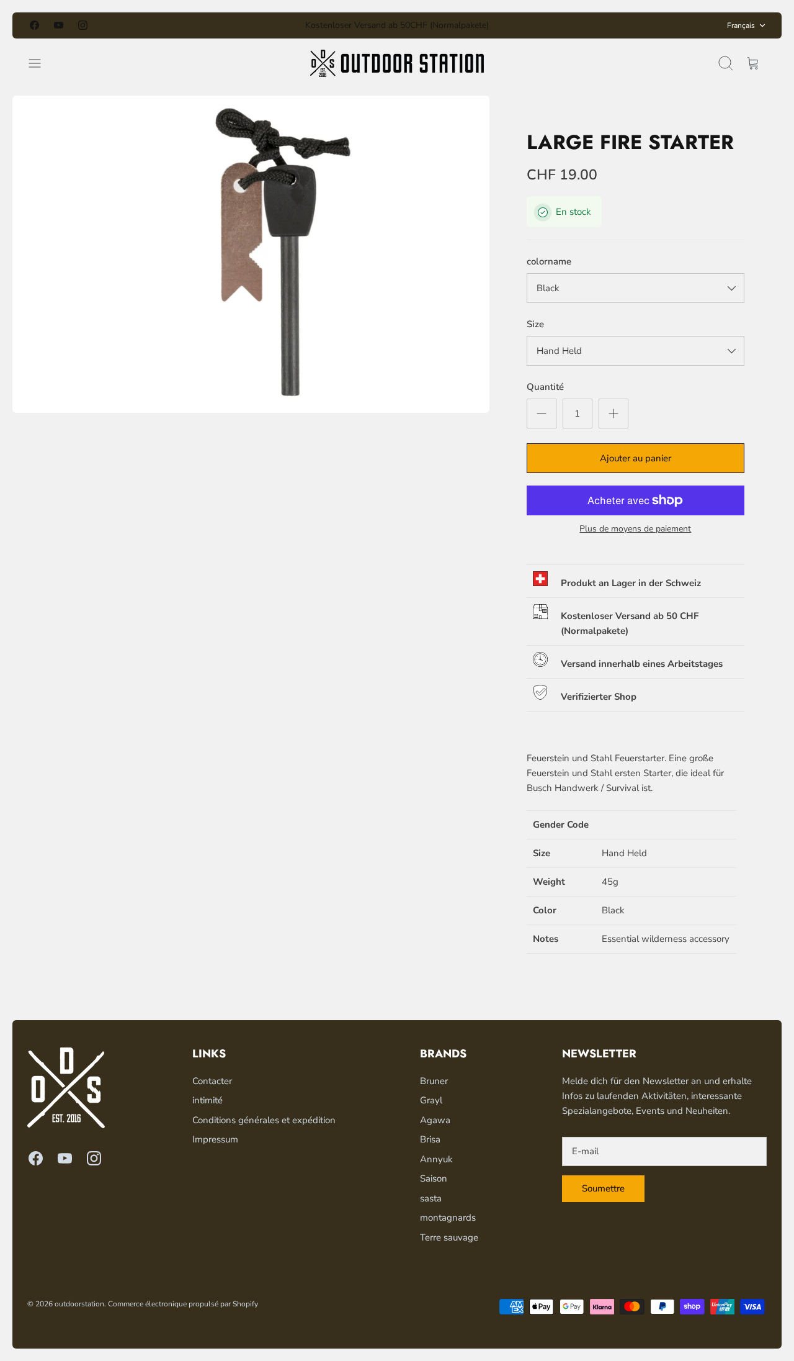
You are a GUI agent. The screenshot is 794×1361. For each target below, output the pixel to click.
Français (741, 25)
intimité (207, 1100)
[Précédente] (265, 25)
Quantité (545, 387)
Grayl (431, 1100)
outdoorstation (79, 1304)
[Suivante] (529, 25)
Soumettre (603, 1188)
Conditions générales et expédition (264, 1120)
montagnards (448, 1217)
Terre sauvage (449, 1237)
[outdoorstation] (397, 63)
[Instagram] (83, 25)
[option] (250, 254)
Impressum (215, 1139)
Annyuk (436, 1159)
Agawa (435, 1120)
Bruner (434, 1081)
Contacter (212, 1081)
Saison (433, 1178)
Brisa (430, 1139)
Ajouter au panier (635, 458)
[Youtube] (59, 25)
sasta (431, 1198)
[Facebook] (34, 25)
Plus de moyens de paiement (635, 529)
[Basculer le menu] (41, 63)
